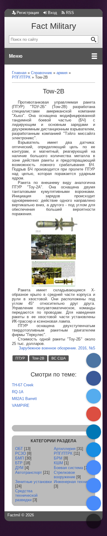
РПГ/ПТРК (63, 453)
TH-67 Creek (23, 385)
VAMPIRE (20, 405)
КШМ (58, 463)
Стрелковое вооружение (64, 474)
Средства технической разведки (26, 495)
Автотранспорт (28, 472)
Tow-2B (38, 358)
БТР (19, 463)
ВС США (58, 358)
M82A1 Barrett (24, 398)
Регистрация (28, 12)
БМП (19, 458)
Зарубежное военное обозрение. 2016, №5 (57, 348)
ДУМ (19, 467)
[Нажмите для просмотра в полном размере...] (56, 232)
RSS (70, 12)
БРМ (58, 458)
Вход (52, 12)
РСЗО (20, 453)
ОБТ (19, 448)
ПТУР (20, 358)
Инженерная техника (72, 481)
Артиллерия (64, 448)
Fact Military (53, 26)
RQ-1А (17, 392)
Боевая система (68, 467)
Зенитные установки (33, 481)
